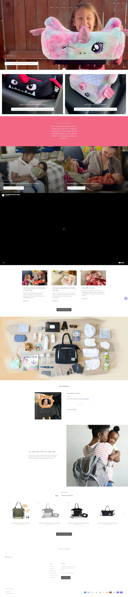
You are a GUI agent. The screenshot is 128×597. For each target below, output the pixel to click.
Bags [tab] (56, 495)
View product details (71, 409)
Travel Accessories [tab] (67, 495)
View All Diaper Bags (64, 534)
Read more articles (63, 309)
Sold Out (79, 404)
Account (114, 3)
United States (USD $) (9, 588)
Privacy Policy (53, 573)
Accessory (70, 7)
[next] (123, 512)
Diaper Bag (63, 7)
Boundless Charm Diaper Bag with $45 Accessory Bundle (49, 523)
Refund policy (53, 577)
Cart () (123, 3)
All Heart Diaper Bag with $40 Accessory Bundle (20, 523)
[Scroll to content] (64, 69)
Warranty (52, 568)
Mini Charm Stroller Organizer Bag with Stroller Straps (107, 523)
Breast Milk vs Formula (88, 288)
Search (118, 3)
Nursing (57, 7)
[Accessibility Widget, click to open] (125, 298)
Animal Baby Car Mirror (73, 393)
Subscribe (66, 577)
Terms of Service (54, 575)
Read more (26, 300)
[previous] (4, 512)
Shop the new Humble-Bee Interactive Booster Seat (21, 63)
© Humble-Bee (7, 591)
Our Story (76, 7)
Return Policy (53, 570)
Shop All (51, 7)
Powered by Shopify (10, 593)
